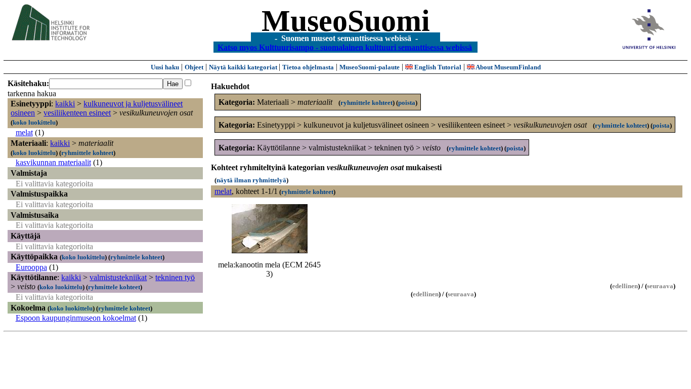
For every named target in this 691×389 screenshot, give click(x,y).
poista (406, 102)
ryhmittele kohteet (87, 153)
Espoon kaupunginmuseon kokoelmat (76, 318)
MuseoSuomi (346, 20)
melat (24, 132)
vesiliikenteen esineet (77, 112)
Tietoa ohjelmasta (308, 67)
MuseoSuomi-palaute (369, 67)
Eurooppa (31, 267)
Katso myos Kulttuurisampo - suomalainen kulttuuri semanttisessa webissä (345, 47)
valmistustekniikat (118, 277)
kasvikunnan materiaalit (53, 162)
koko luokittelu (34, 122)
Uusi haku (165, 67)
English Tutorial (437, 67)
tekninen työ (175, 277)
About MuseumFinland (507, 67)
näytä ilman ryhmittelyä (251, 180)
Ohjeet (194, 67)
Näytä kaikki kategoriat (244, 67)
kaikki (65, 103)
